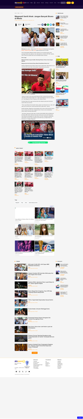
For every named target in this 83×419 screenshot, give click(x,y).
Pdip (22, 202)
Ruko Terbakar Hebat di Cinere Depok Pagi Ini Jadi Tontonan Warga (64, 17)
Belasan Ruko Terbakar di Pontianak (64, 23)
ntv (46, 361)
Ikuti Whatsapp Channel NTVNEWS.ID (39, 142)
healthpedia (60, 363)
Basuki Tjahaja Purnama (26, 50)
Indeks (58, 2)
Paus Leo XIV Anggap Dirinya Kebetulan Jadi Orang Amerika (64, 265)
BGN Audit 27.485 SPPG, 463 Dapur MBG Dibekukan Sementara (38, 265)
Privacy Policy (36, 362)
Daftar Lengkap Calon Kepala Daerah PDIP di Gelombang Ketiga (29, 158)
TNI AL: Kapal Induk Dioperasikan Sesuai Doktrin (40, 300)
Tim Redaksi (36, 368)
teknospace (60, 364)
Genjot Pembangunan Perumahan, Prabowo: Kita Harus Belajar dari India (64, 286)
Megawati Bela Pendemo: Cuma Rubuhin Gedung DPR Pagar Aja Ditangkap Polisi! (18, 174)
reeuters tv (48, 365)
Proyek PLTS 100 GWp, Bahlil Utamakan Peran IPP (64, 30)
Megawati (41, 48)
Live (68, 2)
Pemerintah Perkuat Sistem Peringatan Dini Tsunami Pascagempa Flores (39, 318)
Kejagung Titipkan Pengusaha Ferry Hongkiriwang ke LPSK (61, 80)
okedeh (59, 368)
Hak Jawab (35, 367)
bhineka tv (48, 363)
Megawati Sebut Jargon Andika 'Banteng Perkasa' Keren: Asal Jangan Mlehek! (29, 189)
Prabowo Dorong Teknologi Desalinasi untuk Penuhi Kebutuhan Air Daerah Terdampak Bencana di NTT (41, 337)
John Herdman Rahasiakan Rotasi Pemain (63, 279)
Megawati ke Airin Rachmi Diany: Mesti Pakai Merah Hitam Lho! (35, 63)
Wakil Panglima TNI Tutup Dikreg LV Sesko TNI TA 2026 (63, 293)
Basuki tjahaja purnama (33, 202)
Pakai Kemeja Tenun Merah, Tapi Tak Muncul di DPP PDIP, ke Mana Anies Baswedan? (29, 174)
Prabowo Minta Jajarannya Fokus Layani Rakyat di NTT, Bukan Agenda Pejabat (41, 282)
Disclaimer (35, 363)
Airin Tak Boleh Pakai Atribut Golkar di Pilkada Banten (49, 158)
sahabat (59, 361)
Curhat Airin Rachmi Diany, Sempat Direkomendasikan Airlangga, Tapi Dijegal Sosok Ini (49, 174)
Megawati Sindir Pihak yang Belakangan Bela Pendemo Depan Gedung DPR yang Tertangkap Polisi (38, 159)
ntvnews (59, 362)
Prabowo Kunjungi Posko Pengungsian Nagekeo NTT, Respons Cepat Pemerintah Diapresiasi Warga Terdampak (40, 346)
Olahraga (46, 2)
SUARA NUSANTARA (19, 7)
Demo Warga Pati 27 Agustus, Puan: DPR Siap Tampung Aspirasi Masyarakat (40, 291)
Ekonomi (38, 2)
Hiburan (42, 2)
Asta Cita (34, 3)
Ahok (35, 50)
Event (55, 2)
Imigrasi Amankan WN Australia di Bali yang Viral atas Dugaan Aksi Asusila (40, 274)
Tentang (35, 361)
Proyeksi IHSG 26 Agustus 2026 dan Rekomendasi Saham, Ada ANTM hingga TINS (64, 45)
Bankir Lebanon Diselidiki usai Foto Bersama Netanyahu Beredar (64, 272)
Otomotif (51, 2)
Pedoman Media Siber (37, 364)
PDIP (37, 48)
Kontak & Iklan (36, 365)
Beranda (27, 2)
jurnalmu (59, 365)
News (32, 2)
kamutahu (60, 367)
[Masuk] (72, 3)
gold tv (47, 364)
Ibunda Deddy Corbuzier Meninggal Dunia (39, 308)
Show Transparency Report (27, 366)
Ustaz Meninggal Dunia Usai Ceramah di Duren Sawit (61, 67)
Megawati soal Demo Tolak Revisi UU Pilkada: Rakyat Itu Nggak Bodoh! (39, 174)
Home (16, 13)
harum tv (47, 362)
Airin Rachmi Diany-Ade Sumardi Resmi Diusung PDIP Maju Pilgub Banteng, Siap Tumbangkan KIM (19, 159)
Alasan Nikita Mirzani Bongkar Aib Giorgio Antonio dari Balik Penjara (64, 37)
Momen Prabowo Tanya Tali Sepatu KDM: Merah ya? (61, 94)
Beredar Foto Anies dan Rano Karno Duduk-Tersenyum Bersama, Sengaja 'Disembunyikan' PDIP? (19, 190)
